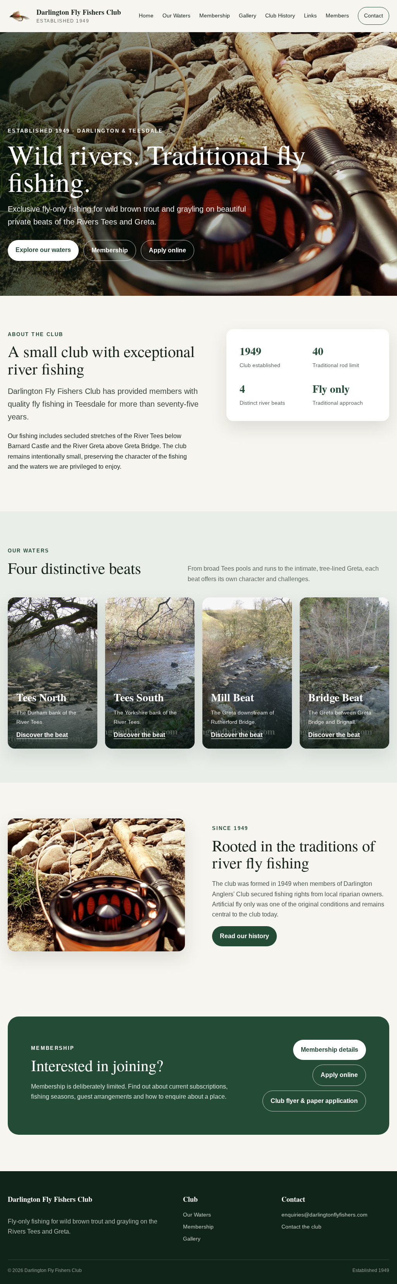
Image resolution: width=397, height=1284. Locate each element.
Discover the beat (42, 735)
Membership (214, 15)
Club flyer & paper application (314, 1101)
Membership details (329, 1049)
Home (146, 15)
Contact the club (301, 1227)
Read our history (244, 936)
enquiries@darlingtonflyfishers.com (324, 1215)
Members (337, 15)
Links (310, 15)
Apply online (167, 250)
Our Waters (176, 15)
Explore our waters (43, 250)
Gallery (247, 15)
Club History (280, 15)
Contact (373, 15)
